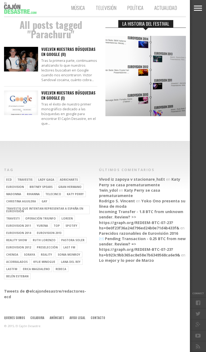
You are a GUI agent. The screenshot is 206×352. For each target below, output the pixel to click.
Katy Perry (75, 194)
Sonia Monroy (69, 254)
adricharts (69, 179)
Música (78, 7)
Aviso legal (77, 318)
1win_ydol (108, 190)
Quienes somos (14, 318)
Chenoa (12, 254)
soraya (29, 254)
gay (44, 201)
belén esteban (17, 276)
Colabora (37, 318)
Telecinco (53, 194)
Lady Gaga (46, 179)
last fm (69, 247)
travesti (13, 218)
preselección (47, 247)
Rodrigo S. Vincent (117, 200)
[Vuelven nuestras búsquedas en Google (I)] (21, 113)
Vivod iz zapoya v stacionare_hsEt (132, 179)
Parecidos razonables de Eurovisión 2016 (138, 233)
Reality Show (16, 240)
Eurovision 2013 (49, 233)
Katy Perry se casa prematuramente (139, 182)
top (57, 226)
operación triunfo (40, 218)
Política (135, 7)
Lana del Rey (70, 262)
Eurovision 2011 (18, 226)
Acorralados (17, 262)
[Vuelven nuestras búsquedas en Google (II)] (21, 70)
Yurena (42, 226)
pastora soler (72, 240)
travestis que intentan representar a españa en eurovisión (44, 210)
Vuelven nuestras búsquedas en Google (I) (68, 95)
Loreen (67, 218)
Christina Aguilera (21, 201)
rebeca (61, 269)
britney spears (41, 187)
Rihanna (33, 194)
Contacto (98, 318)
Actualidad (165, 7)
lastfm (11, 269)
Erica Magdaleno (36, 269)
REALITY (46, 254)
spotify (71, 226)
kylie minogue (44, 262)
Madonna (13, 194)
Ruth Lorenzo (44, 240)
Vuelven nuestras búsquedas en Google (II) (68, 52)
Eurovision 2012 (18, 247)
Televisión (106, 7)
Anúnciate (57, 318)
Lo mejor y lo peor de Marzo (126, 260)
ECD (9, 179)
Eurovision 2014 (18, 233)
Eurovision (15, 187)
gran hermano (70, 187)
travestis (24, 179)
